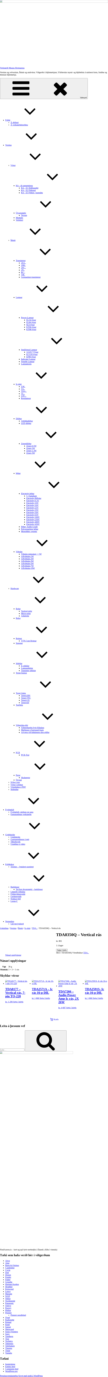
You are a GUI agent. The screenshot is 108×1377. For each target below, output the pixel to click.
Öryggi (19, 780)
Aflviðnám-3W (27, 561)
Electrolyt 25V (32, 508)
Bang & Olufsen (12, 1265)
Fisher (7, 1280)
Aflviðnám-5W (27, 563)
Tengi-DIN (25, 695)
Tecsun (24, 215)
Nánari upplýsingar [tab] (13, 955)
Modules (19, 218)
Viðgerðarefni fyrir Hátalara (32, 728)
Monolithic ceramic (29, 531)
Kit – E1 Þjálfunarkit (29, 188)
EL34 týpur (31, 320)
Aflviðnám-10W (28, 568)
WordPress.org (11, 1371)
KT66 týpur (31, 327)
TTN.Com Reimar (28, 641)
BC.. (23, 272)
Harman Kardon (12, 1284)
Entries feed (10, 1366)
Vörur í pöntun (17, 785)
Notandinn (9, 921)
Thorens (8, 1348)
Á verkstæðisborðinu (19, 125)
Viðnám (19, 552)
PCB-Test (25, 755)
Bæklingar (15, 887)
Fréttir (7, 120)
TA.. (23, 389)
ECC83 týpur (32, 354)
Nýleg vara (15, 782)
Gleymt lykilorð (17, 924)
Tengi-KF (25, 703)
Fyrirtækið (9, 810)
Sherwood (9, 1329)
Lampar (19, 297)
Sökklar (19, 663)
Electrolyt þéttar (27, 493)
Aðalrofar (25, 616)
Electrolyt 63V (32, 515)
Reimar (19, 638)
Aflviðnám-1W (27, 556)
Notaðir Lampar (27, 361)
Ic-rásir (19, 384)
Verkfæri (19, 220)
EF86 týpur (31, 357)
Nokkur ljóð (16, 899)
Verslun (8, 145)
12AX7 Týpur (32, 352)
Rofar (18, 609)
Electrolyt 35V (32, 510)
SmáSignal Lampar (29, 350)
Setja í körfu (62, 950)
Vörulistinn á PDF (18, 787)
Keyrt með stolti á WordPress (30, 1376)
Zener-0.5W (31, 446)
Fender (8, 1277)
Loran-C (14, 901)
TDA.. (24, 391)
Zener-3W (30, 453)
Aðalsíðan (4, 928)
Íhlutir (13, 240)
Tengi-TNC (26, 698)
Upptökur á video (18, 844)
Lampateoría (26, 364)
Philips (8, 1310)
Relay (18, 618)
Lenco (8, 1291)
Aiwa (7, 1261)
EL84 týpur (31, 322)
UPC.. (23, 396)
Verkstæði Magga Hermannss (12, 68)
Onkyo (8, 1306)
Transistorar (21, 260)
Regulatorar (26, 398)
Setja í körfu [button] (18, 1002)
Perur (18, 775)
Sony (7, 1334)
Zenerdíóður (26, 443)
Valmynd (83, 98)
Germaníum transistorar (31, 277)
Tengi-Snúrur (21, 673)
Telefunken (10, 1346)
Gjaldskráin (10, 835)
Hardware (15, 588)
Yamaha (8, 1353)
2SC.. (23, 268)
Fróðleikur (9, 864)
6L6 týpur (30, 325)
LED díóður (26, 423)
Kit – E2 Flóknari (28, 190)
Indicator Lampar (28, 359)
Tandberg (9, 1336)
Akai (7, 1263)
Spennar (19, 643)
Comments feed (11, 1369)
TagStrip (19, 705)
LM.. (23, 386)
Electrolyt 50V (32, 512)
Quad (7, 1317)
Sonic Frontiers (11, 1332)
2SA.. (23, 263)
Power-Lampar (27, 318)
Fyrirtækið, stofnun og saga (22, 812)
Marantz (8, 1294)
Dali (7, 1272)
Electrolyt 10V (32, 503)
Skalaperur (25, 777)
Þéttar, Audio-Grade (29, 527)
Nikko (8, 1298)
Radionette (9, 1320)
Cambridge (9, 1268)
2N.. (23, 270)
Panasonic (9, 1303)
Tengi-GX (25, 700)
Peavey (8, 1308)
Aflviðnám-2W (27, 559)
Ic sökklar (25, 666)
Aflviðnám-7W (27, 566)
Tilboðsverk (15, 842)
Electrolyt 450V (33, 524)
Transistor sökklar (28, 670)
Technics (9, 1341)
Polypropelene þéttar (29, 529)
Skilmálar (14, 789)
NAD (7, 1296)
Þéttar (18, 473)
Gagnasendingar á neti (20, 839)
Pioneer (8, 1313)
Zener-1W (30, 448)
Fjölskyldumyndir (18, 894)
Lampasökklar (27, 668)
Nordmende (10, 1301)
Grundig (8, 1282)
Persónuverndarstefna (9, 1376)
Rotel (7, 1324)
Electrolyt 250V (33, 519)
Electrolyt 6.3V (32, 501)
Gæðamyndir (16, 896)
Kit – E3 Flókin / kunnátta (32, 193)
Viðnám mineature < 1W (31, 554)
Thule (7, 1351)
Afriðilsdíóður (27, 421)
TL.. (23, 394)
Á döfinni (15, 122)
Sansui (8, 1327)
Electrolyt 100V (33, 517)
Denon (8, 1275)
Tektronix (9, 1343)
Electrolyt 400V (33, 522)
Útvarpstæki (21, 213)
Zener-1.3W (31, 451)
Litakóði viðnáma (18, 892)
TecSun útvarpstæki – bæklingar (29, 889)
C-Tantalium (31, 496)
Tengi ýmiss (21, 693)
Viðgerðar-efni (22, 725)
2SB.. (23, 265)
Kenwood (9, 1289)
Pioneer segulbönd (18, 1315)
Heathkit (8, 1287)
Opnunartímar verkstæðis (21, 814)
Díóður (19, 418)
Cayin (7, 1270)
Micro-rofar (26, 613)
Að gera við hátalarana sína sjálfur (35, 732)
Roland (8, 1322)
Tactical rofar (26, 611)
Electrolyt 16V (32, 505)
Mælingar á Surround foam (32, 730)
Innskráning (10, 1364)
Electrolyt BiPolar (33, 498)
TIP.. (23, 275)
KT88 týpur (31, 329)
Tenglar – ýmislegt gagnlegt (22, 867)
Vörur (13, 165)
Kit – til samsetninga (24, 185)
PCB (18, 752)
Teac (7, 1339)
